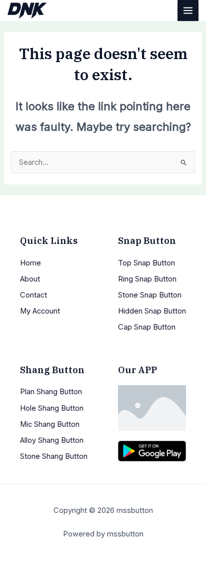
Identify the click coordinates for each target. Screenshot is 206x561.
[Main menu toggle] (188, 10)
